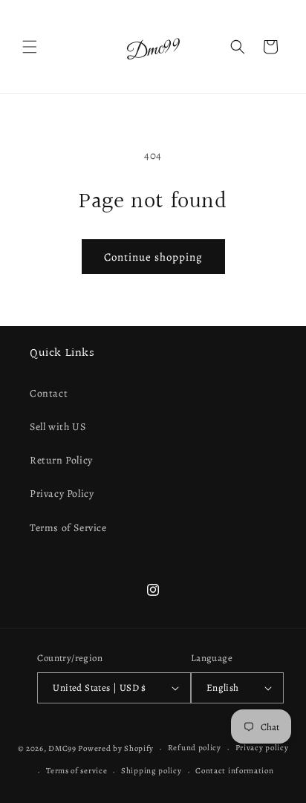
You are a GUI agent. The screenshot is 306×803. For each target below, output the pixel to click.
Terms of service (76, 770)
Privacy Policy (62, 494)
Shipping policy (151, 770)
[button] (29, 46)
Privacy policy (262, 747)
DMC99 (62, 748)
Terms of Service (68, 528)
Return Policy (61, 460)
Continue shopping (153, 257)
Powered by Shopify (116, 748)
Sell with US (57, 427)
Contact (49, 393)
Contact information (234, 770)
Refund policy (194, 747)
